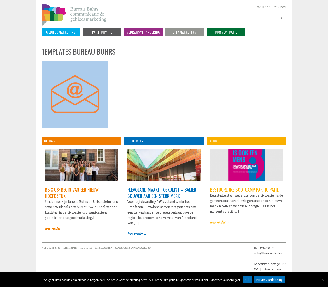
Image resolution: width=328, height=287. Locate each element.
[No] (322, 279)
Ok (247, 280)
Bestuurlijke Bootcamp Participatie (244, 189)
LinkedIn (70, 247)
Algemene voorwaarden (133, 247)
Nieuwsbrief (51, 247)
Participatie (102, 31)
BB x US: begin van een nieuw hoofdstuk (72, 192)
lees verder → (54, 228)
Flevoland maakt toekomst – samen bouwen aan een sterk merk (161, 192)
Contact (280, 7)
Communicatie (226, 31)
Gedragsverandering (143, 31)
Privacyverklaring (269, 280)
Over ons (263, 7)
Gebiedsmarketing (61, 31)
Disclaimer (103, 247)
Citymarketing (185, 31)
